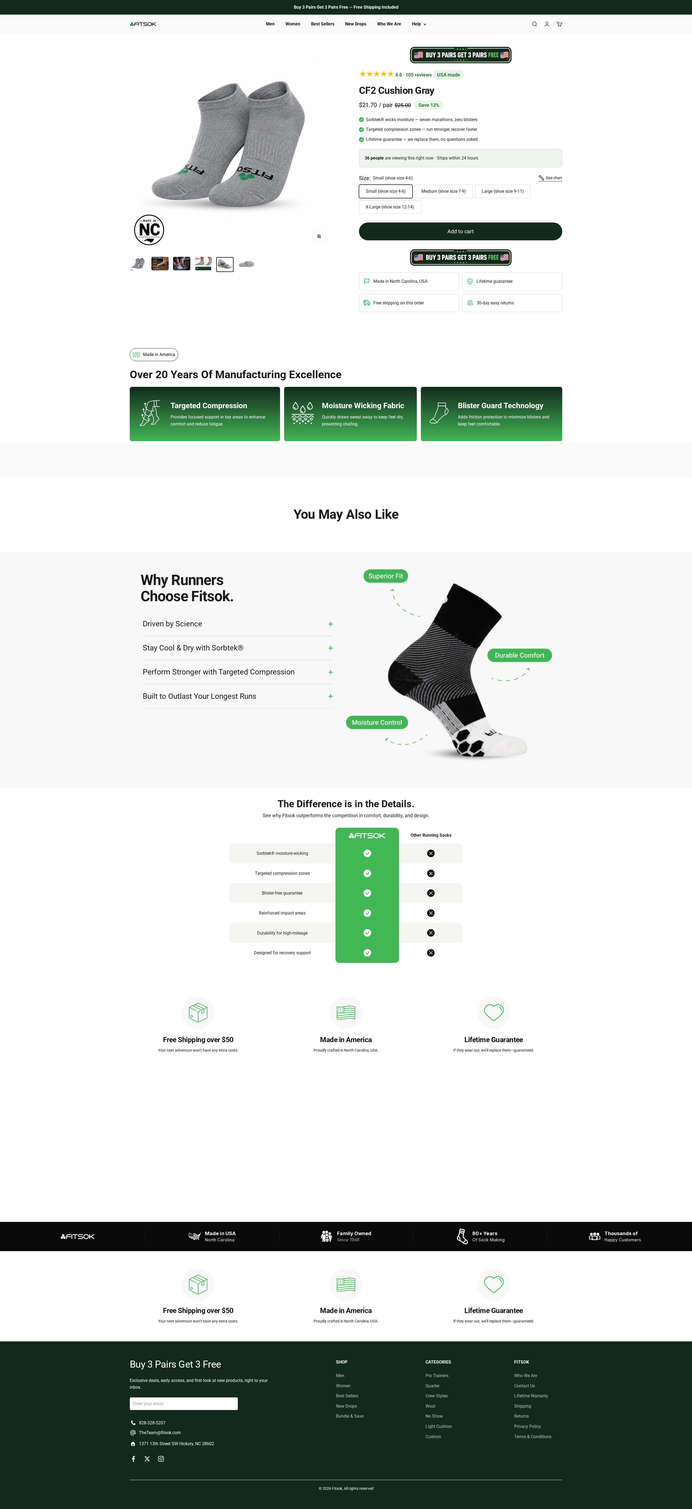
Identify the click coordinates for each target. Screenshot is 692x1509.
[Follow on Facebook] (133, 1459)
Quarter (432, 1385)
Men (270, 23)
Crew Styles (436, 1395)
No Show (434, 1416)
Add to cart (460, 231)
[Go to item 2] (160, 264)
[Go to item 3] (181, 264)
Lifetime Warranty (531, 1395)
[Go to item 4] (203, 264)
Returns (521, 1416)
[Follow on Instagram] (161, 1459)
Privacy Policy (527, 1426)
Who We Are (389, 23)
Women (292, 23)
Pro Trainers (436, 1375)
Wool (430, 1406)
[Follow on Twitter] (147, 1459)
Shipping (522, 1406)
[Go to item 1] (138, 264)
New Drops (355, 23)
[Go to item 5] (225, 264)
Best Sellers (322, 23)
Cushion (433, 1436)
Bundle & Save (350, 1416)
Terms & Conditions (532, 1436)
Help (416, 23)
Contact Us (524, 1385)
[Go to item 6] (246, 264)
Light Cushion (438, 1426)
